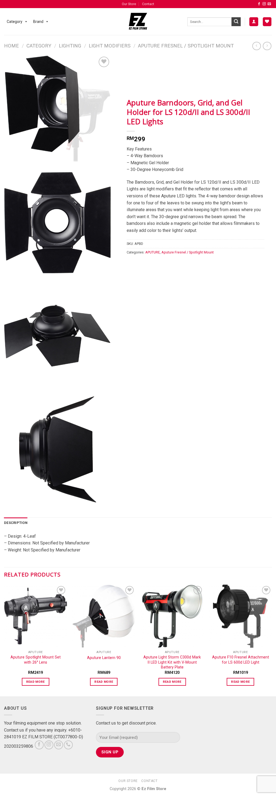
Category (14, 21)
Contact (148, 4)
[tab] (15, 522)
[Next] (272, 640)
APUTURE (152, 252)
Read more (35, 682)
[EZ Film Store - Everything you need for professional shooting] (138, 21)
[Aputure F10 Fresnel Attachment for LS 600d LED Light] (240, 616)
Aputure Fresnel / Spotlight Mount (186, 46)
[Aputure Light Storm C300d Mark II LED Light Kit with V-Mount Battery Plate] (172, 616)
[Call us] (68, 744)
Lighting (70, 46)
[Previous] (4, 640)
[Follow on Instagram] (264, 4)
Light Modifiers (109, 46)
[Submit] (236, 21)
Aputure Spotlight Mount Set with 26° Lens (36, 660)
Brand (38, 21)
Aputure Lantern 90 (104, 658)
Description (15, 523)
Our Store (129, 4)
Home (11, 46)
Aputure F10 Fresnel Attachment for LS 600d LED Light (240, 660)
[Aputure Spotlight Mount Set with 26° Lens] (35, 616)
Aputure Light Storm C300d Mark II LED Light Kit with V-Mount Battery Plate (172, 662)
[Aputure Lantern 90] (103, 616)
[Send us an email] (269, 4)
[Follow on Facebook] (259, 4)
